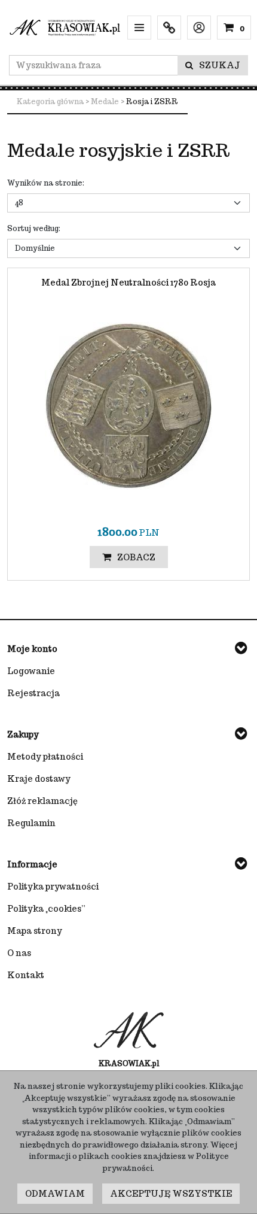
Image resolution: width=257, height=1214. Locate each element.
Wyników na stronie (45, 182)
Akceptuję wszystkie (171, 1193)
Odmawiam (55, 1193)
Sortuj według (33, 228)
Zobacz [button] (136, 557)
